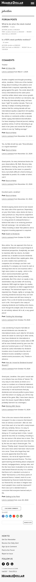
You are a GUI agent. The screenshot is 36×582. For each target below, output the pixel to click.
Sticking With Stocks (13, 406)
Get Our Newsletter (9, 540)
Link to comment (8, 72)
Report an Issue (7, 554)
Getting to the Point (13, 497)
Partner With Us (13, 571)
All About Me (10, 68)
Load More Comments (11, 508)
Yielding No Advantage (14, 316)
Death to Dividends (13, 234)
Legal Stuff (4, 571)
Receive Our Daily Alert (10, 543)
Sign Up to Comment (9, 547)
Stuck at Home (11, 133)
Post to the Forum (8, 550)
